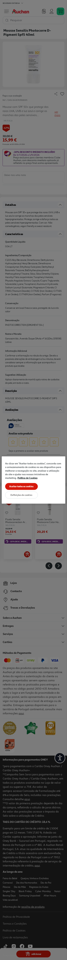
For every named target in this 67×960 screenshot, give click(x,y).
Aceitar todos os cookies (21, 486)
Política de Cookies (27, 477)
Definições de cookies (21, 495)
